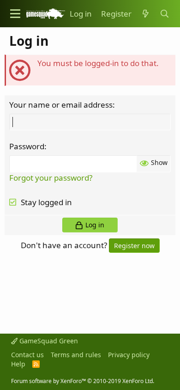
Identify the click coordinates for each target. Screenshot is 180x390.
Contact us (27, 354)
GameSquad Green (48, 340)
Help (18, 364)
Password (26, 146)
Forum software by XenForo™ (82, 381)
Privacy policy (129, 354)
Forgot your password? (50, 177)
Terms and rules (76, 354)
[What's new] (145, 14)
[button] (15, 13)
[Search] (164, 14)
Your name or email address (61, 104)
